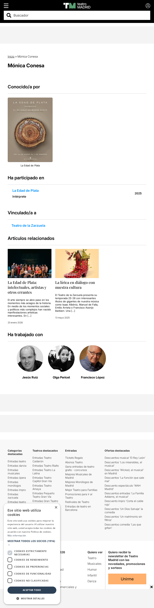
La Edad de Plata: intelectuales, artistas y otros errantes (27, 287)
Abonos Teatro (74, 462)
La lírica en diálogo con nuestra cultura (75, 285)
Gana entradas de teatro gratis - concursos (79, 468)
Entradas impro (17, 489)
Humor (92, 569)
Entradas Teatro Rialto (45, 465)
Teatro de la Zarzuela (28, 225)
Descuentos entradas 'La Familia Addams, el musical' (124, 495)
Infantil (92, 575)
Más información (17, 535)
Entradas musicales (14, 471)
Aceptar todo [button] (32, 590)
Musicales (94, 564)
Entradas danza (17, 465)
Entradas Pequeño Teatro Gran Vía (43, 495)
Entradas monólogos (14, 483)
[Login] (148, 5)
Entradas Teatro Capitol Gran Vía (42, 479)
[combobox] (80, 15)
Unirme (127, 579)
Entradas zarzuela (13, 496)
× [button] (55, 507)
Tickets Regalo (74, 457)
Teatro (92, 558)
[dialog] (32, 553)
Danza (92, 581)
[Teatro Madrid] (76, 5)
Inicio (11, 56)
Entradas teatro (17, 461)
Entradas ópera (17, 477)
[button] (32, 542)
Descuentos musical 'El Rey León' (125, 457)
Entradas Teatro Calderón (41, 459)
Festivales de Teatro (77, 501)
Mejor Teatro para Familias (81, 489)
